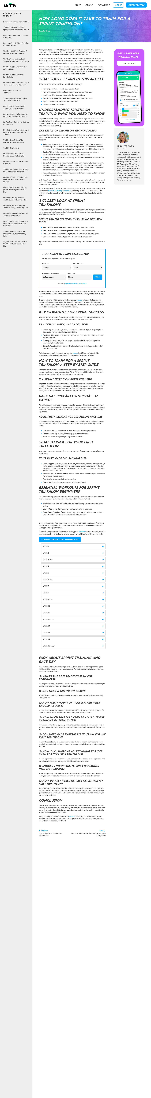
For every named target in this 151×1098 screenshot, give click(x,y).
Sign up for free (136, 5)
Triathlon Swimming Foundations (59, 191)
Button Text (129, 63)
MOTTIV (72, 816)
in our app (82, 532)
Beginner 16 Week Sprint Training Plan (59, 539)
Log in (118, 5)
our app (79, 300)
